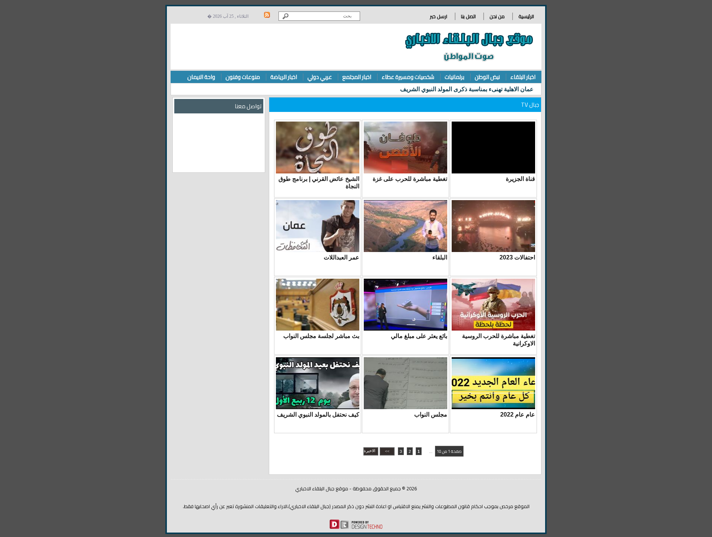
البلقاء (439, 257)
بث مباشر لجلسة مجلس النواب (321, 336)
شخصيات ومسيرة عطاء (408, 77)
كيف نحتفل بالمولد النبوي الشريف (318, 414)
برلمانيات (454, 77)
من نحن (497, 16)
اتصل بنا (468, 16)
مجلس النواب (430, 414)
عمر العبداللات (341, 257)
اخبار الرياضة (283, 77)
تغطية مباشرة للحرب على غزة (410, 179)
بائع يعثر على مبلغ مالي (419, 336)
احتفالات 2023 (517, 257)
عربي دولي (319, 77)
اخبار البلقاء (522, 77)
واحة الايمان (201, 77)
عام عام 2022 (517, 414)
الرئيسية (526, 16)
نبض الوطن (487, 77)
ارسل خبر (438, 16)
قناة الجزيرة (520, 179)
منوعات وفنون (242, 77)
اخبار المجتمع (356, 77)
